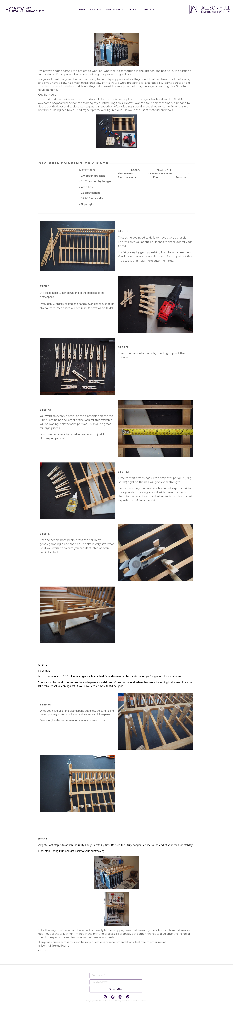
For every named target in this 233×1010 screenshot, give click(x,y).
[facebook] (112, 997)
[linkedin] (120, 997)
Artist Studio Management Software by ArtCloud (125, 1001)
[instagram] (105, 997)
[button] (95, 9)
